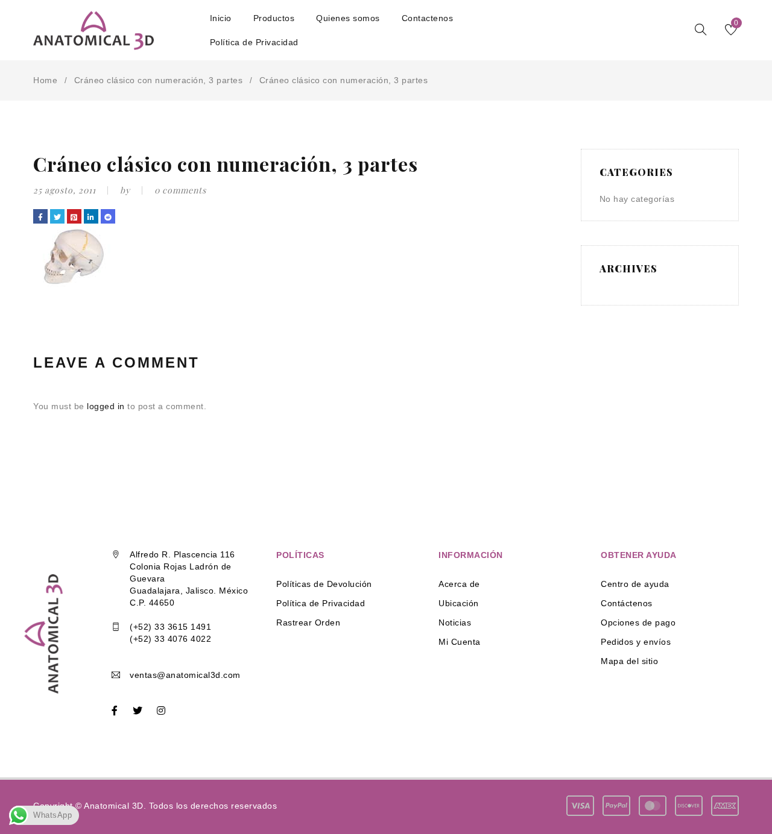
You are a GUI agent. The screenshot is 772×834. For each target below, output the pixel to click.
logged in (106, 406)
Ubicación (458, 603)
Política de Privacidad (320, 603)
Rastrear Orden (308, 622)
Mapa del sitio (629, 661)
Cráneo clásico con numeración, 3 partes (158, 80)
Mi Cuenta (459, 642)
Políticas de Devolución (324, 584)
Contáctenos (627, 603)
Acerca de (459, 584)
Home (45, 80)
